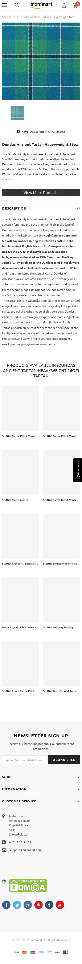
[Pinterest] (38, 905)
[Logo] (41, 5)
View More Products (41, 192)
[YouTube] (60, 905)
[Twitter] (17, 905)
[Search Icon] (21, 5)
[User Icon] (64, 5)
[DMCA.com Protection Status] (28, 885)
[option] (41, 61)
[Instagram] (28, 905)
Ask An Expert (55, 131)
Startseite (8, 17)
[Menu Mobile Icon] (4, 5)
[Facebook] (6, 905)
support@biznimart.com (25, 850)
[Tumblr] (49, 905)
